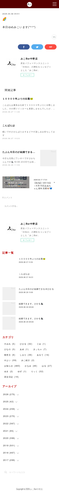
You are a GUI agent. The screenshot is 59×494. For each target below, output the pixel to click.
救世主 (9, 354)
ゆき (8, 371)
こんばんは (8, 125)
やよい (10, 360)
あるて (43, 354)
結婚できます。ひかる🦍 (31, 303)
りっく (37, 371)
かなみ (31, 365)
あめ (24, 349)
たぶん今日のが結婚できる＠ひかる (22, 151)
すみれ (9, 343)
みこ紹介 (28, 360)
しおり (26, 354)
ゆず (22, 371)
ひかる (26, 343)
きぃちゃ (40, 349)
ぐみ (41, 343)
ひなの (9, 349)
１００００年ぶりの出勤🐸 (17, 98)
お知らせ (12, 365)
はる (47, 365)
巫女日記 (11, 376)
